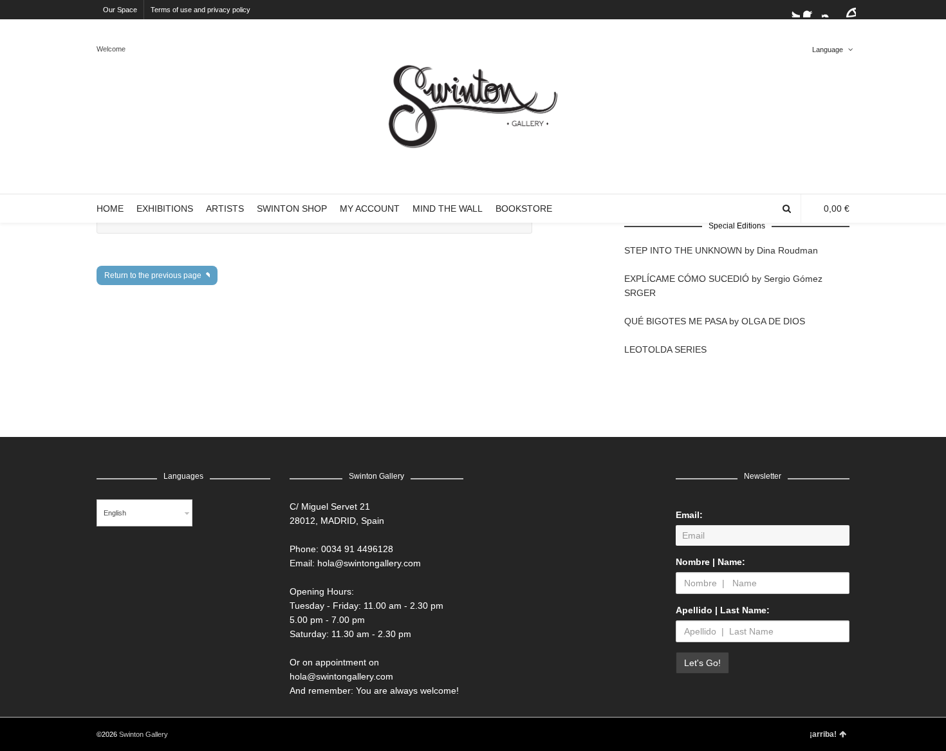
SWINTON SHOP (292, 208)
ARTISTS (225, 208)
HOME (110, 208)
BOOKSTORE (524, 208)
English (115, 513)
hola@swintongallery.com (369, 563)
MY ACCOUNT (370, 208)
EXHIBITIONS (164, 208)
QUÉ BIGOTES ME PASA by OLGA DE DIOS (714, 321)
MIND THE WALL (448, 208)
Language (827, 49)
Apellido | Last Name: (723, 610)
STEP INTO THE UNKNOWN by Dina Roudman (721, 250)
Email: (689, 515)
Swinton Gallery (143, 734)
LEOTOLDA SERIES (665, 349)
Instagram (829, 9)
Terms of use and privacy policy (200, 10)
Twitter (792, 9)
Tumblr (848, 9)
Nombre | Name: (710, 562)
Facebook (811, 9)
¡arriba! (823, 734)
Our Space (120, 10)
